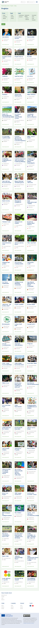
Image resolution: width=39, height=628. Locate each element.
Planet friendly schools (5, 5)
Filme (2, 598)
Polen (33, 18)
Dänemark (27, 19)
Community (5, 16)
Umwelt (12, 18)
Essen (12, 15)
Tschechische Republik (27, 16)
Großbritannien (21, 15)
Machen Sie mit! (4, 595)
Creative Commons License (28, 623)
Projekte (11, 5)
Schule (4, 15)
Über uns (2, 599)
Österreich (20, 16)
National (4, 18)
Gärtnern (12, 16)
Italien (33, 16)
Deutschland (34, 15)
